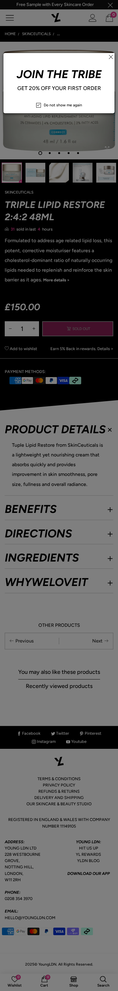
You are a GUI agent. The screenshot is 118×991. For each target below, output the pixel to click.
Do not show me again (63, 105)
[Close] (111, 57)
